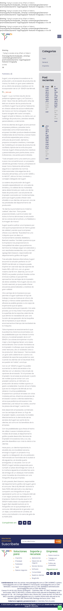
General (45, 62)
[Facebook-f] (55, 573)
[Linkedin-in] (51, 573)
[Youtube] (48, 573)
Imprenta (45, 66)
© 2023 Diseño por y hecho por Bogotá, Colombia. (31, 605)
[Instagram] (58, 573)
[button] (20, 523)
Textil (44, 59)
